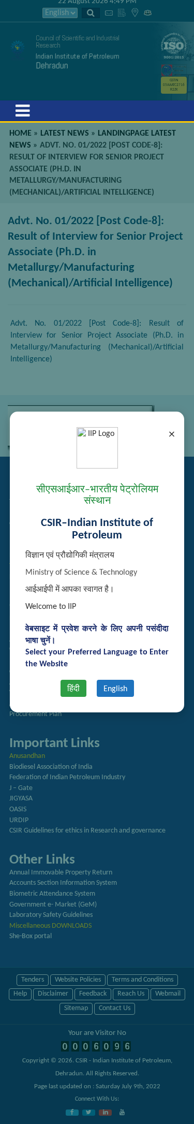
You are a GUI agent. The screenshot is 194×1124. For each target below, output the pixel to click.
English (115, 689)
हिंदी (73, 689)
